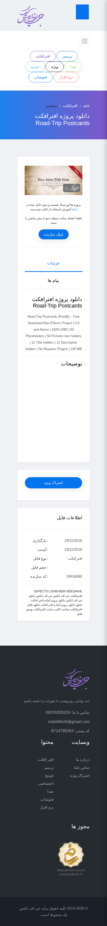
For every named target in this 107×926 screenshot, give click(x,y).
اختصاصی (46, 783)
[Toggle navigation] (85, 41)
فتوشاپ (40, 77)
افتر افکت (46, 759)
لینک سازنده (53, 234)
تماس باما (82, 767)
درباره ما (83, 759)
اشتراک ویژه (53, 483)
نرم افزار (66, 77)
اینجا (74, 209)
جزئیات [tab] (53, 263)
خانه (86, 105)
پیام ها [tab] (53, 280)
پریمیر (67, 56)
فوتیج (35, 66)
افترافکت (43, 56)
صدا (73, 66)
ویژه (54, 66)
